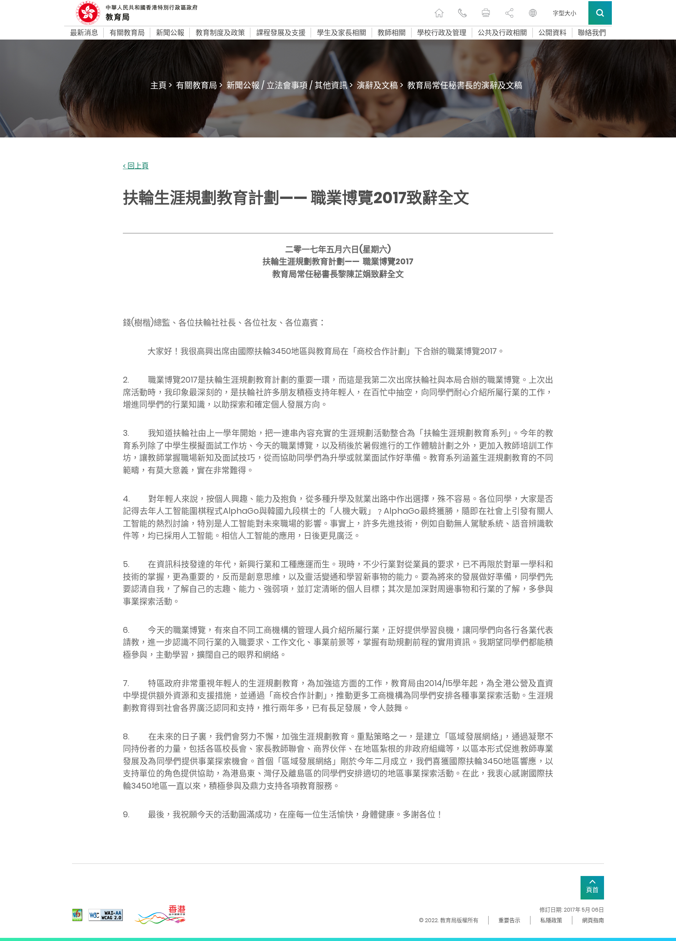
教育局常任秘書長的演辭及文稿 (464, 85)
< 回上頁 (136, 166)
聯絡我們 (592, 33)
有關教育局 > (199, 85)
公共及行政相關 (502, 33)
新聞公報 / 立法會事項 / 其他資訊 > (290, 85)
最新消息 (84, 33)
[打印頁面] (486, 13)
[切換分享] (509, 13)
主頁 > (161, 85)
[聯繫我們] (462, 13)
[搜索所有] (600, 13)
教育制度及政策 (220, 33)
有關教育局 (127, 33)
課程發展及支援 (281, 33)
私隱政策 (551, 920)
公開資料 (552, 33)
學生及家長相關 (341, 33)
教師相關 (392, 33)
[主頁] (439, 13)
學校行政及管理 (441, 33)
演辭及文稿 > (380, 85)
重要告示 (509, 920)
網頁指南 (593, 920)
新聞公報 (170, 33)
